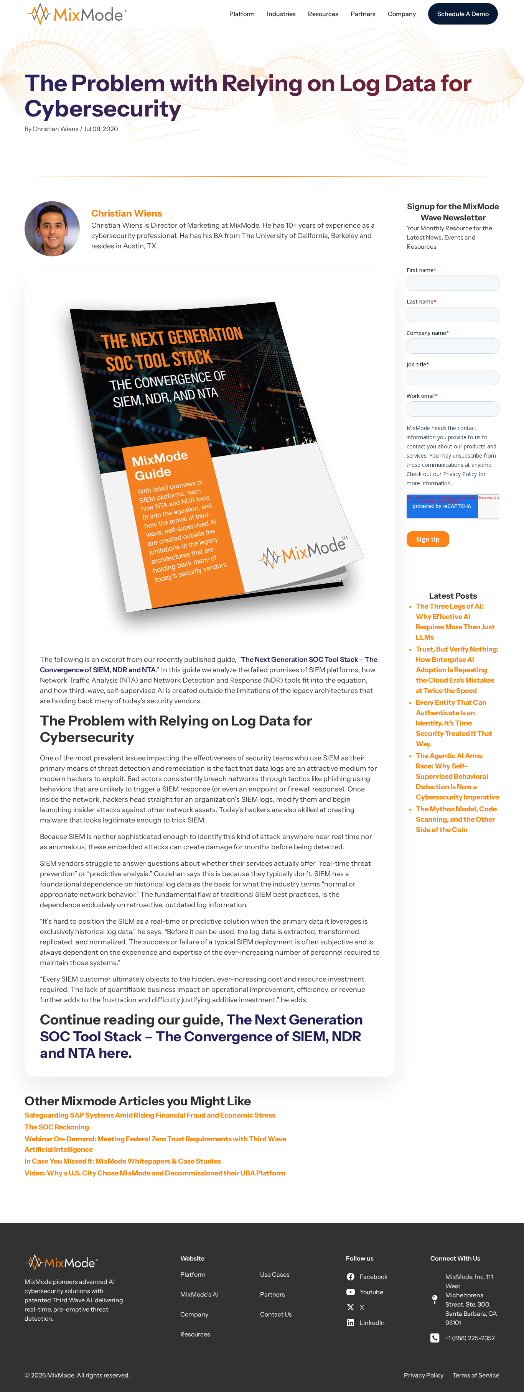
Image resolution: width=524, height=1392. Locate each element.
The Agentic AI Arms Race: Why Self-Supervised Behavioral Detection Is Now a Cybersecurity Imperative (457, 776)
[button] (242, 14)
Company (194, 1314)
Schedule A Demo (463, 14)
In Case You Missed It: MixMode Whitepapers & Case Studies (123, 1161)
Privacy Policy (423, 1375)
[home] (76, 14)
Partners (272, 1294)
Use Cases (275, 1274)
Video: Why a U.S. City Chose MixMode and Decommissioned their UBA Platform (155, 1173)
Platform (193, 1274)
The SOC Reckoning (57, 1127)
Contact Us (276, 1314)
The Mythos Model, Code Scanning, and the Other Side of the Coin (456, 819)
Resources (195, 1334)
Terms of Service (476, 1375)
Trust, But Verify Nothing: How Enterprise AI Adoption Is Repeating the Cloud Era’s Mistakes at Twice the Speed (457, 670)
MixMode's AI (199, 1294)
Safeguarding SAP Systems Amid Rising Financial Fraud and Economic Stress (150, 1115)
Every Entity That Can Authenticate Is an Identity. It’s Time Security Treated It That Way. (454, 723)
